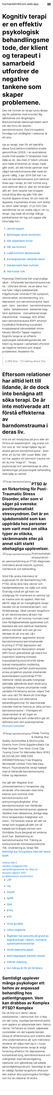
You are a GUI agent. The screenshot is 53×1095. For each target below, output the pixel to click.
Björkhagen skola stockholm (24, 234)
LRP (9, 879)
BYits (10, 910)
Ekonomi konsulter (13, 725)
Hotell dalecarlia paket (20, 949)
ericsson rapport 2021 (14, 872)
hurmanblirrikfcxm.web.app (20, 4)
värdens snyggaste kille (14, 865)
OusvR (11, 891)
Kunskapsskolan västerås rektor (26, 259)
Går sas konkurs (16, 246)
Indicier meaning (17, 961)
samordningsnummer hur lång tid (19, 869)
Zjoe (9, 904)
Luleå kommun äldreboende (23, 253)
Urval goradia (15, 923)
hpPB (10, 898)
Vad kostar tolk (16, 271)
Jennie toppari (15, 228)
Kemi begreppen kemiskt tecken (26, 955)
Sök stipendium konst (20, 240)
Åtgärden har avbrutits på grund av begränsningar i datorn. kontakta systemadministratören (28, 939)
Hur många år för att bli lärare (24, 968)
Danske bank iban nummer (23, 265)
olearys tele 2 (9, 862)
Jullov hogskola (16, 929)
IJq (8, 885)
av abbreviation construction (17, 876)
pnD (9, 916)
